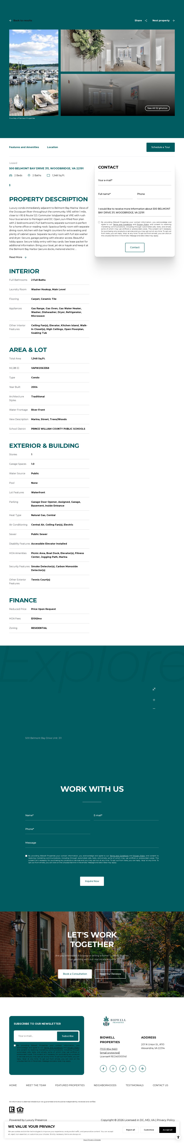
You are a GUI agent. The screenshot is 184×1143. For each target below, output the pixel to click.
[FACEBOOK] (103, 1068)
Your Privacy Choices (92, 1140)
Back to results (23, 20)
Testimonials (135, 1085)
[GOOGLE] (142, 1068)
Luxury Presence (36, 1120)
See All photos (157, 108)
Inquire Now (92, 881)
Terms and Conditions (122, 224)
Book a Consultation (75, 974)
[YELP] (132, 1068)
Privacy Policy (143, 224)
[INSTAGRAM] (113, 1068)
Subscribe (67, 1036)
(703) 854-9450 (108, 1049)
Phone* (29, 829)
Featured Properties (70, 1085)
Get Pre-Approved (23, 185)
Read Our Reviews (110, 974)
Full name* (104, 194)
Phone (141, 194)
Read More (15, 257)
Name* (29, 815)
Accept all (167, 1130)
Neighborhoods (105, 1085)
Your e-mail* (105, 180)
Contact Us (160, 1085)
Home (13, 1085)
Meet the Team (36, 1085)
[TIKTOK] (122, 1068)
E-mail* (98, 815)
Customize (149, 1130)
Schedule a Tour (160, 147)
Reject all (130, 1130)
